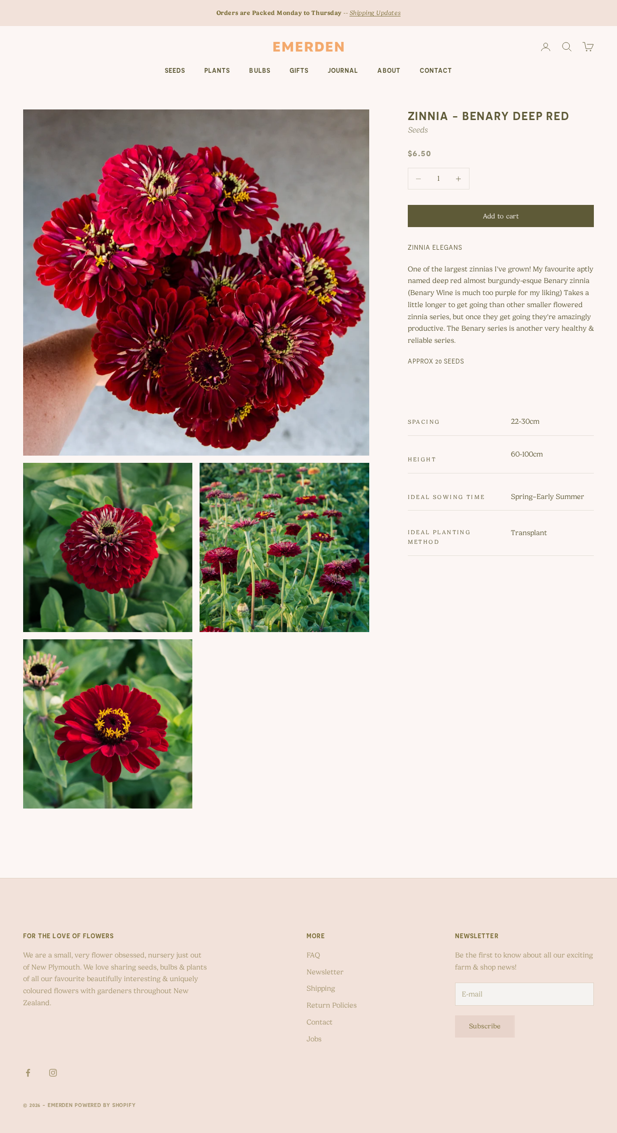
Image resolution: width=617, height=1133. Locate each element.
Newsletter (325, 972)
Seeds (175, 70)
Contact (436, 70)
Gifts (299, 70)
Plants (217, 70)
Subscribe (485, 1026)
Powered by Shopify (105, 1105)
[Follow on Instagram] (53, 1073)
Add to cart (501, 216)
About (388, 70)
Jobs (314, 1039)
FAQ (313, 955)
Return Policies (332, 1005)
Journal (343, 70)
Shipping (321, 988)
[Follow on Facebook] (28, 1073)
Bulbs (259, 70)
